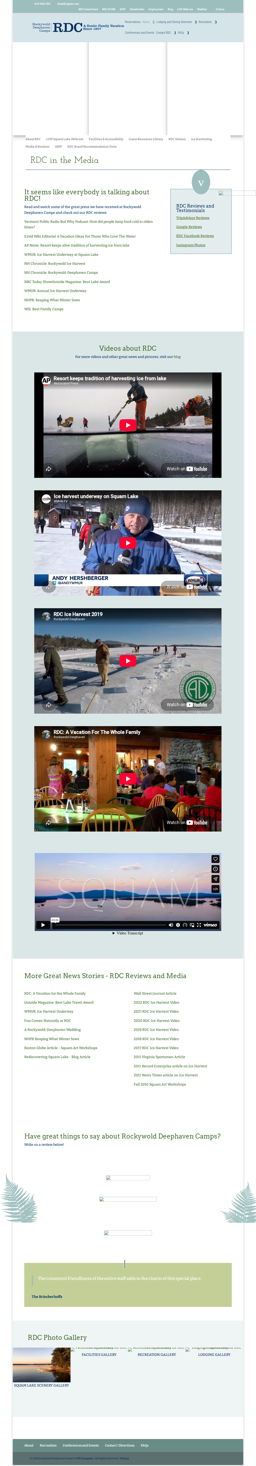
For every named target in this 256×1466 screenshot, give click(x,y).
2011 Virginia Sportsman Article (159, 1057)
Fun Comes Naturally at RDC (47, 1021)
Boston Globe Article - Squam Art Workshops (61, 1048)
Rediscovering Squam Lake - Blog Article (57, 1057)
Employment (156, 9)
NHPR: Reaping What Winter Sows (52, 300)
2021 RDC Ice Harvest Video (156, 1011)
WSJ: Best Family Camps (44, 309)
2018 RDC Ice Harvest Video (156, 1039)
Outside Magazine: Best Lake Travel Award (59, 1002)
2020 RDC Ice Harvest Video (157, 1021)
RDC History (177, 139)
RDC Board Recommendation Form (92, 146)
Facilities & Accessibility (106, 139)
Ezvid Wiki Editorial (40, 236)
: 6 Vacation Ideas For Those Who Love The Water (96, 236)
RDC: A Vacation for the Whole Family (55, 993)
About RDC (33, 139)
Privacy (124, 1458)
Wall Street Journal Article (155, 993)
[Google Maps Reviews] (128, 1242)
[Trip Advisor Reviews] (128, 1179)
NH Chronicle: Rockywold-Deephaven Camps (61, 273)
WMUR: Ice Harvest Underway (49, 1011)
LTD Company (84, 1458)
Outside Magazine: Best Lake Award (81, 282)
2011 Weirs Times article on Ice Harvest (166, 1075)
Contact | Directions (119, 1445)
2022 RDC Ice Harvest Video (156, 1002)
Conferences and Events (139, 32)
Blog (170, 9)
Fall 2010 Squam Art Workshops (160, 1084)
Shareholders (137, 9)
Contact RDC (163, 32)
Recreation (205, 22)
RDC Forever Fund (88, 9)
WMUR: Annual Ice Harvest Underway (55, 291)
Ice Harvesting (201, 139)
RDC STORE (109, 9)
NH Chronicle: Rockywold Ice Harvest (54, 264)
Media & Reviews (38, 146)
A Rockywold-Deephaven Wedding (52, 1030)
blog (177, 357)
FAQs (181, 32)
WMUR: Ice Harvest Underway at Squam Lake (61, 255)
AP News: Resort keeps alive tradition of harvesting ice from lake (77, 245)
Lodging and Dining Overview (174, 22)
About (146, 22)
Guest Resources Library (146, 139)
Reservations (132, 22)
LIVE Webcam (185, 9)
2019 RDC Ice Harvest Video (156, 1030)
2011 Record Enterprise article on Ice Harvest (170, 1066)
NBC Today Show (38, 282)
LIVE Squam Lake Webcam (64, 139)
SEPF (123, 9)
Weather (202, 9)
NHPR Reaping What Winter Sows (51, 1039)
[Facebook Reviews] (128, 1207)
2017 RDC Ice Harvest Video (156, 1048)
